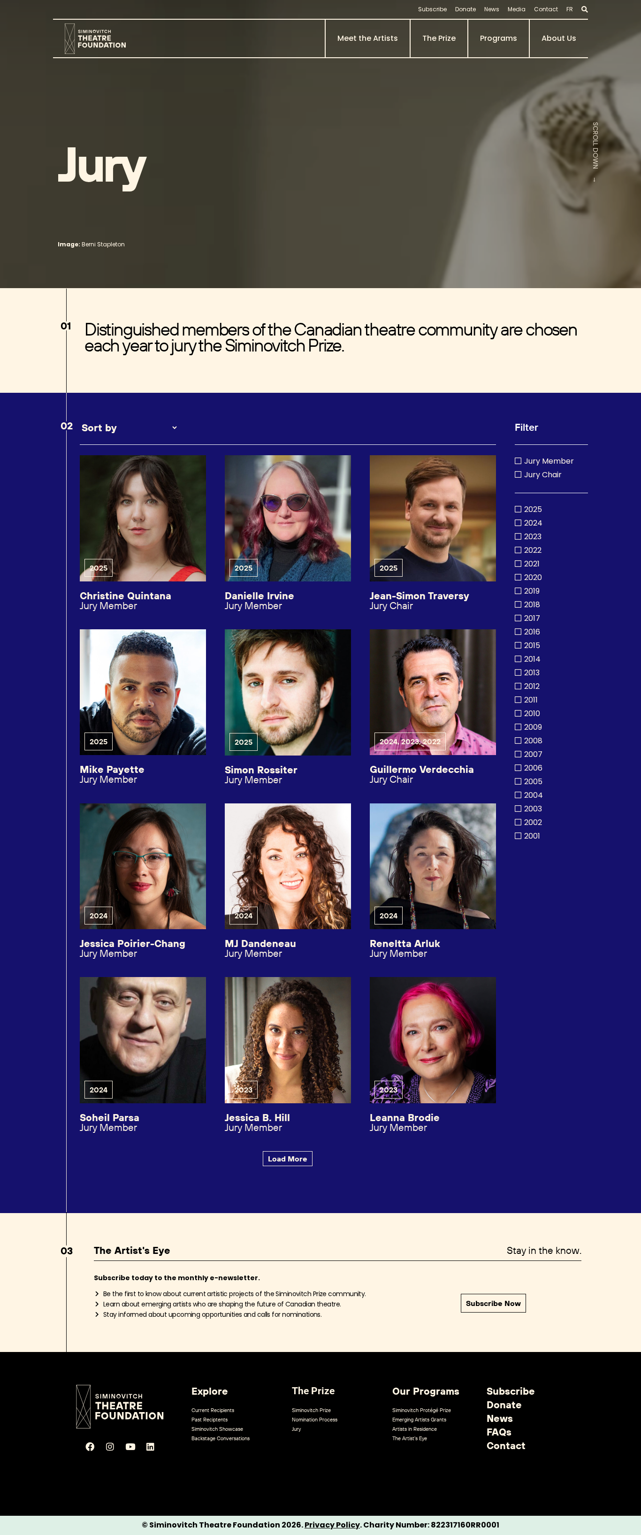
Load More (287, 1158)
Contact (546, 9)
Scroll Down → (595, 152)
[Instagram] (110, 1447)
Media (517, 9)
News (491, 9)
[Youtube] (130, 1447)
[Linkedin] (150, 1447)
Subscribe (432, 9)
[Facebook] (90, 1447)
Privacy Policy (332, 1525)
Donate (465, 9)
